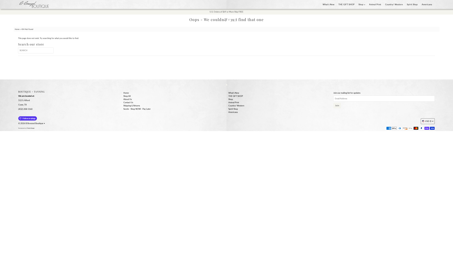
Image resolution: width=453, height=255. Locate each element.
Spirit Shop (412, 4)
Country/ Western (394, 4)
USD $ (428, 121)
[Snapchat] (226, 84)
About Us (127, 99)
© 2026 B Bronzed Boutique (30, 123)
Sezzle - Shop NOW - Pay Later (137, 109)
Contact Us (128, 102)
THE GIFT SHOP (346, 4)
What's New (328, 4)
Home (17, 29)
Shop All (127, 96)
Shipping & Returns (131, 105)
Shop (361, 4)
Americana (427, 4)
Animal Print (375, 4)
